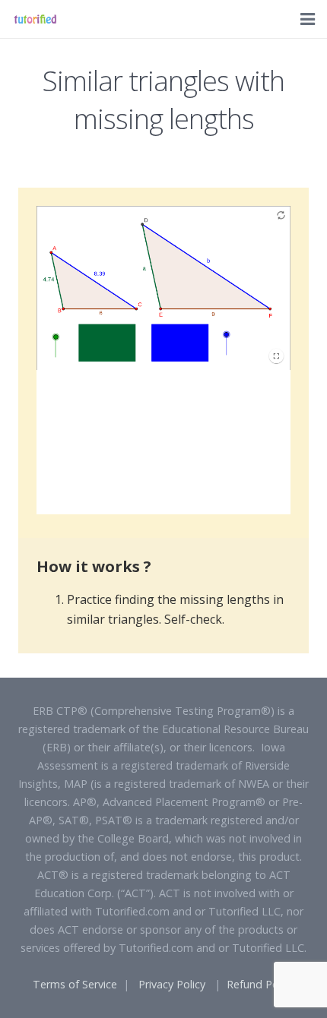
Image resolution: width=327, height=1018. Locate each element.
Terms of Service (75, 984)
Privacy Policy (171, 984)
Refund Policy (260, 984)
